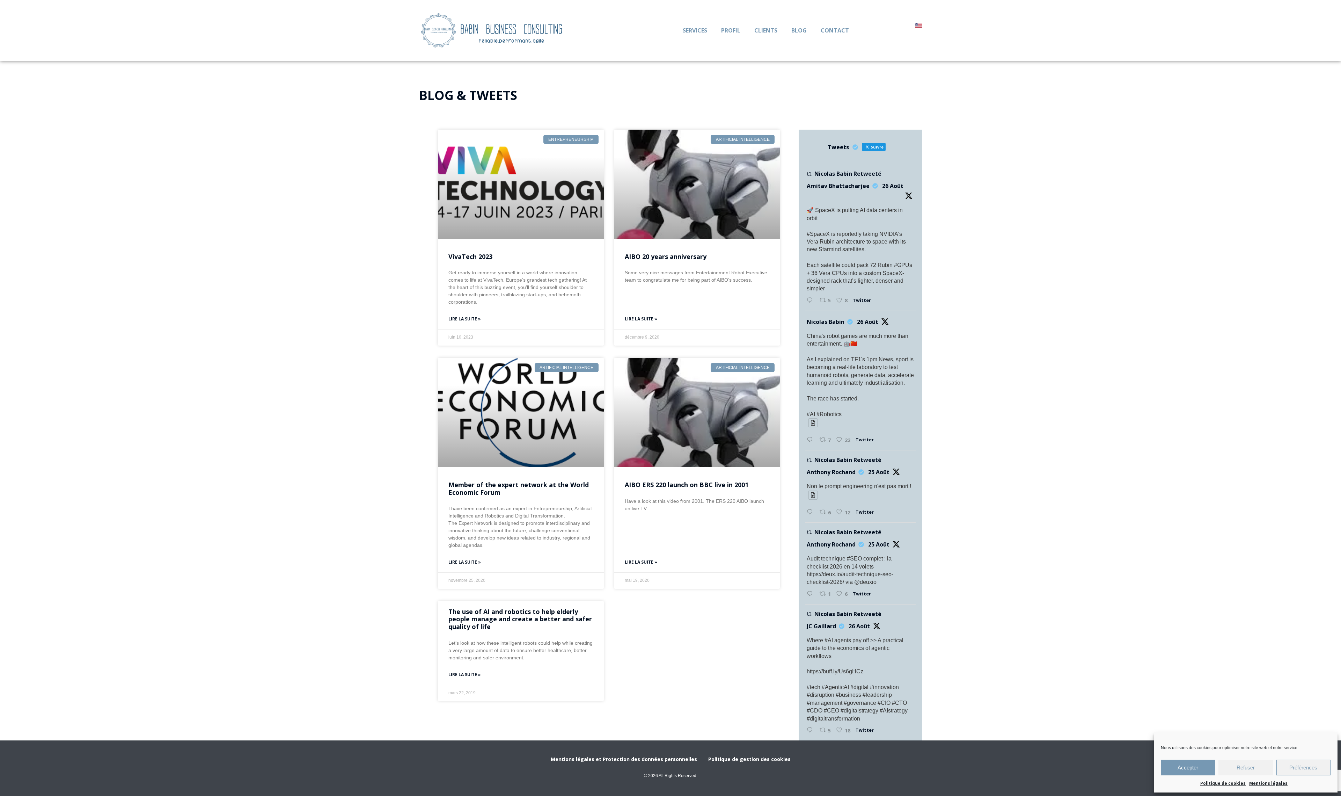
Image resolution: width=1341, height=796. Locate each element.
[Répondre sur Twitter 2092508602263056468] (811, 730)
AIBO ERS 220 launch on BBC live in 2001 (686, 484)
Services (695, 30)
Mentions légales (1268, 783)
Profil (730, 30)
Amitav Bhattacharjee (838, 186)
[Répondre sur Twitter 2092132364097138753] (811, 594)
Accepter (1188, 767)
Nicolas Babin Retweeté (847, 174)
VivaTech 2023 (470, 256)
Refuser (1246, 767)
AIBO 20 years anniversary (665, 256)
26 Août (892, 186)
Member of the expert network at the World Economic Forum (518, 488)
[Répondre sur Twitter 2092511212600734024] (811, 440)
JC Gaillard (821, 626)
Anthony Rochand (831, 472)
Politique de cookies (1223, 783)
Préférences (1303, 767)
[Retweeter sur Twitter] (809, 174)
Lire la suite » (464, 319)
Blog (799, 30)
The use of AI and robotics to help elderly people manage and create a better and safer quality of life (520, 619)
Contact (835, 30)
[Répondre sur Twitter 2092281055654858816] (811, 512)
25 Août (878, 472)
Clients (765, 30)
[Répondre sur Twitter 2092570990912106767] (811, 300)
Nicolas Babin (825, 322)
